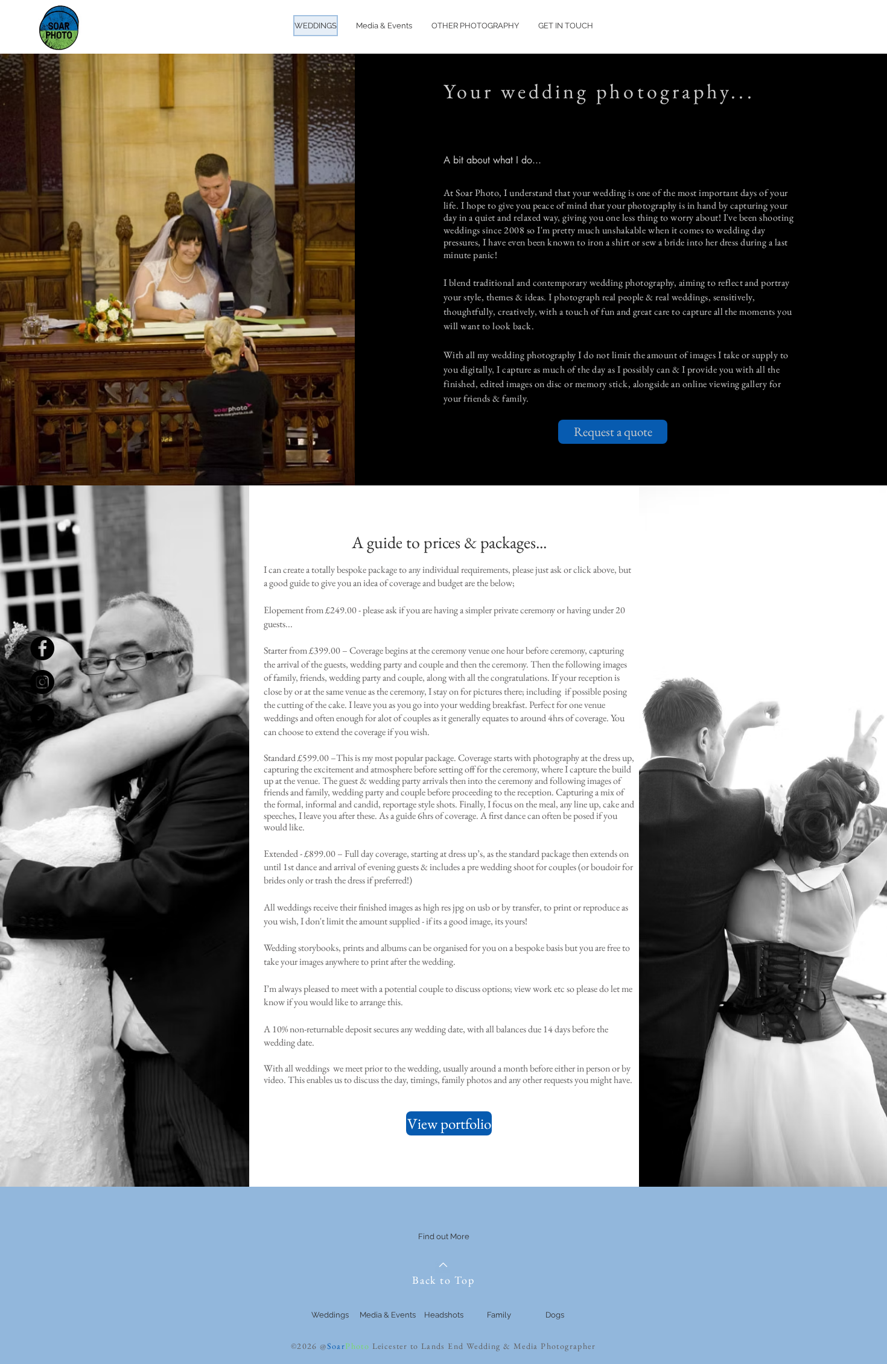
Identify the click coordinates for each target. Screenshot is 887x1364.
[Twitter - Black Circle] (42, 716)
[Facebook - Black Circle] (42, 648)
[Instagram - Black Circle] (42, 682)
